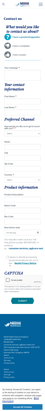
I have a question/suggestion (26, 37)
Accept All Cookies (22, 407)
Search (6, 355)
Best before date (12, 228)
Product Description (14, 195)
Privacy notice (9, 363)
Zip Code (8, 164)
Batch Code (10, 206)
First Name (9, 96)
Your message (11, 68)
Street (7, 142)
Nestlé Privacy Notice (25, 263)
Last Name (9, 107)
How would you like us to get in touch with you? (22, 127)
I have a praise (19, 55)
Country (8, 175)
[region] (22, 396)
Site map (7, 360)
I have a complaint (21, 46)
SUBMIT (22, 300)
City (6, 153)
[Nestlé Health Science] (22, 4)
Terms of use (9, 358)
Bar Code (8, 217)
